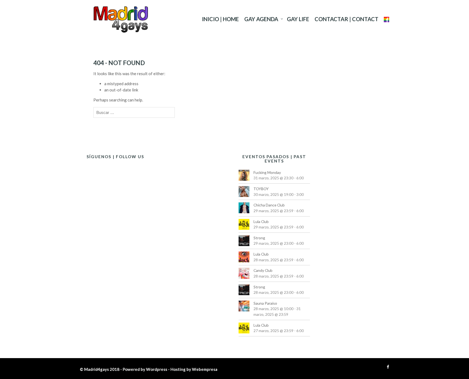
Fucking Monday (267, 172)
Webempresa (204, 369)
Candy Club (262, 270)
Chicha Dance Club (269, 205)
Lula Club (261, 221)
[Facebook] (386, 367)
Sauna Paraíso (265, 303)
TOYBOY (261, 188)
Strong (259, 237)
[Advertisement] (353, 248)
